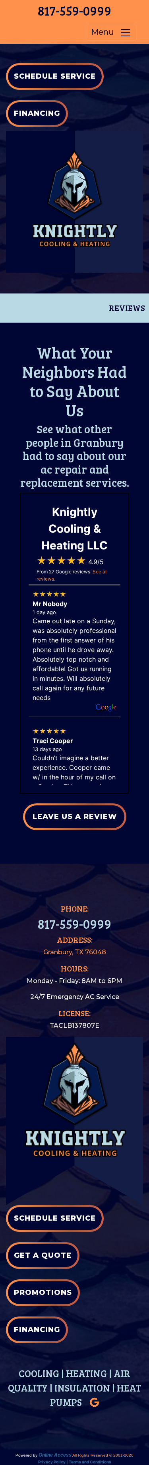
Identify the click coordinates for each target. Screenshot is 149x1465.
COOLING (39, 1373)
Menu (105, 32)
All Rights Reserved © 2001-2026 (103, 1455)
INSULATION (82, 1387)
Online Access (55, 1455)
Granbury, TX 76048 (74, 952)
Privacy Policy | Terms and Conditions (74, 1461)
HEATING (86, 1373)
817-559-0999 (74, 10)
